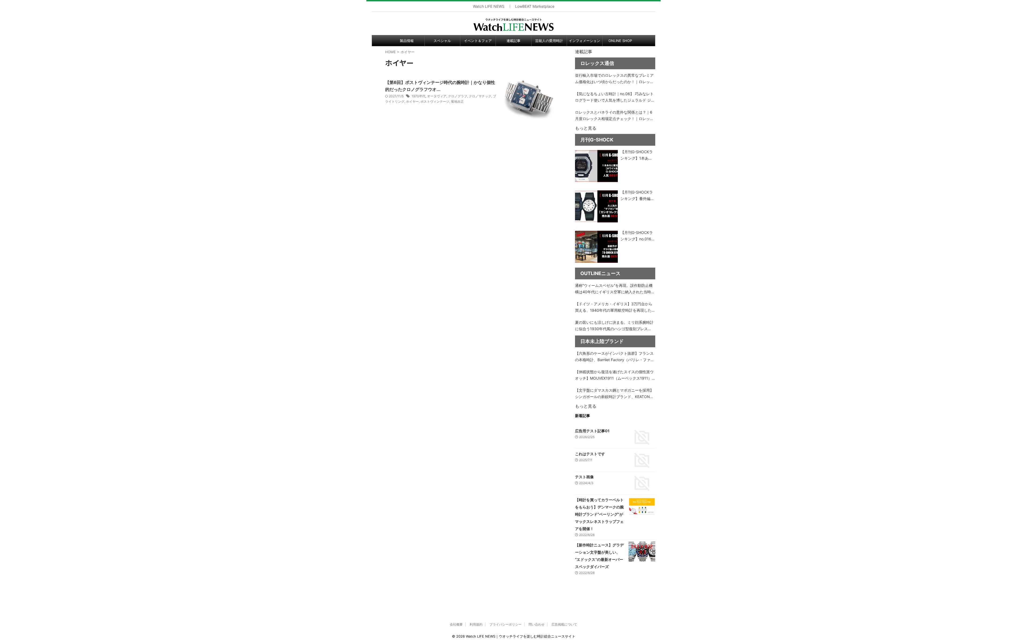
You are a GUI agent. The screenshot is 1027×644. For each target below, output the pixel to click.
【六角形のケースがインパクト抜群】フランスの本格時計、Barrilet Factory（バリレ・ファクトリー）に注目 (614, 357)
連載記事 (513, 40)
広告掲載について (564, 624)
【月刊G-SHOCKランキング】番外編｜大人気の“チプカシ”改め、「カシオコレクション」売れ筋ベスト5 (637, 196)
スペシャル (442, 40)
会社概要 (456, 624)
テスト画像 (584, 477)
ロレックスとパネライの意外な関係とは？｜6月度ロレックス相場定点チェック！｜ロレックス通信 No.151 (614, 116)
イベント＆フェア (478, 40)
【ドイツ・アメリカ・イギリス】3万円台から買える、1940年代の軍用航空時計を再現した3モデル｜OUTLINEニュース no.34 (614, 308)
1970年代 (419, 96)
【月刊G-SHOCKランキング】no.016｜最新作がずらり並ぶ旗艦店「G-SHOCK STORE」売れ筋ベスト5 (637, 236)
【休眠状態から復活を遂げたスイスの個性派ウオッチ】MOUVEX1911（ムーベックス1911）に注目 (614, 375)
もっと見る (585, 128)
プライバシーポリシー (505, 624)
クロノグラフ (457, 96)
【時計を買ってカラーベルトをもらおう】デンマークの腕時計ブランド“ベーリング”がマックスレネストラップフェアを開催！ (599, 514)
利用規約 (476, 624)
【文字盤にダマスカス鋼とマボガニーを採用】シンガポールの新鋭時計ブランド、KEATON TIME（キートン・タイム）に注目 (614, 394)
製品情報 (407, 40)
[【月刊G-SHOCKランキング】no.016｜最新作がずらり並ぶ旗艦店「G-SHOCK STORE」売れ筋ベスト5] (596, 247)
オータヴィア (436, 96)
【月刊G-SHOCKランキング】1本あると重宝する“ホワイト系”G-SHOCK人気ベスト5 (637, 155)
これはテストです (590, 454)
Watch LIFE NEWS (488, 6)
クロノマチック (480, 96)
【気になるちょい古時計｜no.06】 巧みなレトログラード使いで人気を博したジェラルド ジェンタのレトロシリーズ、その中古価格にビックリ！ (615, 97)
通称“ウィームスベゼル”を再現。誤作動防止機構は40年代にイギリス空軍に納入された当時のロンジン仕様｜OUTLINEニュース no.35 (615, 289)
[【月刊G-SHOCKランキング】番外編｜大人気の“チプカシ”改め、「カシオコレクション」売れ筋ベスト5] (596, 206)
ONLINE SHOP (620, 40)
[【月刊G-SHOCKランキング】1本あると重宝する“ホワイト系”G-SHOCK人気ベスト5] (596, 166)
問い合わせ (536, 624)
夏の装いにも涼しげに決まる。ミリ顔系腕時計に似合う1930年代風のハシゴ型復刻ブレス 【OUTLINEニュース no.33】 (614, 326)
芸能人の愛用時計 (549, 40)
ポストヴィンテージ (434, 101)
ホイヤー (412, 101)
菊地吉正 (457, 101)
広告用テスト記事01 (592, 431)
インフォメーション (584, 40)
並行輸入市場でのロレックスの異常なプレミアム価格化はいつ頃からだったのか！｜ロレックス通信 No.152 (614, 79)
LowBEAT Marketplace (534, 6)
